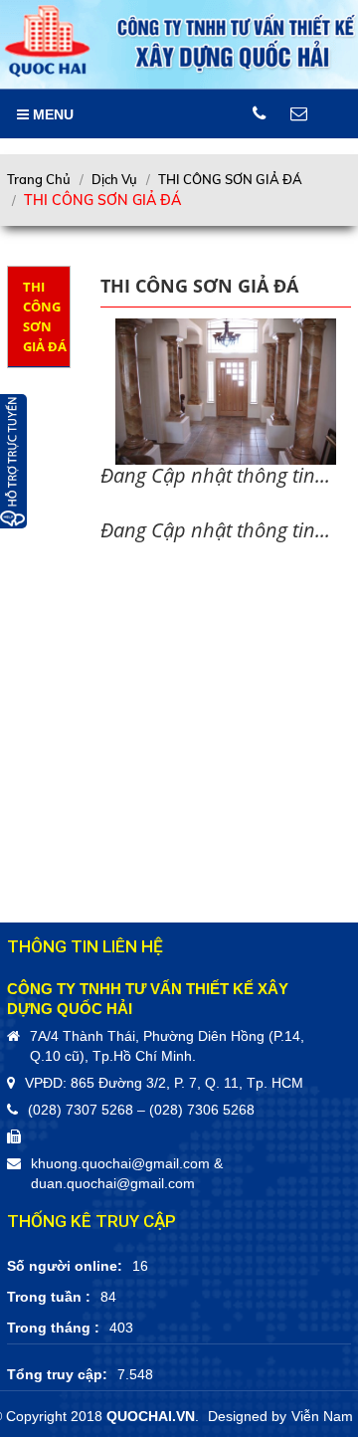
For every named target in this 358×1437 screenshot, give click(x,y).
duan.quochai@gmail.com (113, 1183)
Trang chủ (39, 179)
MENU (51, 114)
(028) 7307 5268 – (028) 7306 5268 (141, 1110)
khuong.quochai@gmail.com (120, 1163)
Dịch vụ (114, 179)
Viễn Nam (322, 1416)
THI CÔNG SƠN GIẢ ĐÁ (230, 179)
